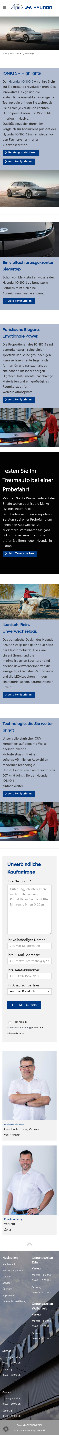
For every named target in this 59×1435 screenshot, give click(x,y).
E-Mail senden (26, 1005)
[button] (6, 1429)
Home (4, 54)
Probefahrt (38, 519)
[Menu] (4, 7)
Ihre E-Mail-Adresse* (24, 955)
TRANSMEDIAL (34, 1425)
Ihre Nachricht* (19, 881)
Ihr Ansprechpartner (23, 985)
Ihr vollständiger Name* (26, 940)
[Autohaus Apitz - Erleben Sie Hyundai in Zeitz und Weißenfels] (31, 7)
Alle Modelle (14, 54)
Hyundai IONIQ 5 (21, 81)
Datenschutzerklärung (18, 1028)
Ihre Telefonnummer (23, 970)
